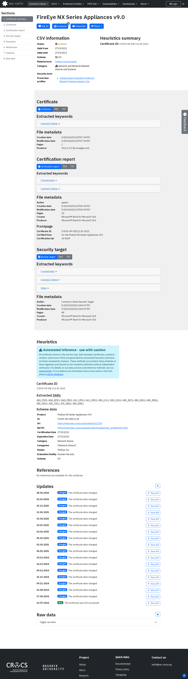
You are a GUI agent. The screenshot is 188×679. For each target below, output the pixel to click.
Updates (10, 53)
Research (83, 675)
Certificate (11, 24)
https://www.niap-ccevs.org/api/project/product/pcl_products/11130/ (93, 427)
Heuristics (11, 41)
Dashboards (129, 3)
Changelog (120, 674)
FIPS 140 (92, 3)
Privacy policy (122, 669)
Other (44, 288)
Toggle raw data (47, 622)
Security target (13, 36)
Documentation (123, 663)
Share (96, 26)
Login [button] (174, 3)
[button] (157, 486)
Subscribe (80, 26)
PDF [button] (56, 109)
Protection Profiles (72, 3)
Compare (62, 26)
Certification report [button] (49, 166)
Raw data (10, 58)
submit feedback (54, 374)
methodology (45, 371)
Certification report (15, 30)
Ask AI (44, 26)
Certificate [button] (45, 109)
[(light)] (184, 4)
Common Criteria (37, 3)
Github (82, 664)
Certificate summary (16, 19)
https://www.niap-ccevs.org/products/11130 (80, 423)
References (11, 47)
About (144, 3)
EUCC (54, 3)
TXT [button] (64, 109)
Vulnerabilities (110, 3)
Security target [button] (47, 256)
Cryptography (48, 180)
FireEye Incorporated (65, 61)
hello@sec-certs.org (162, 664)
